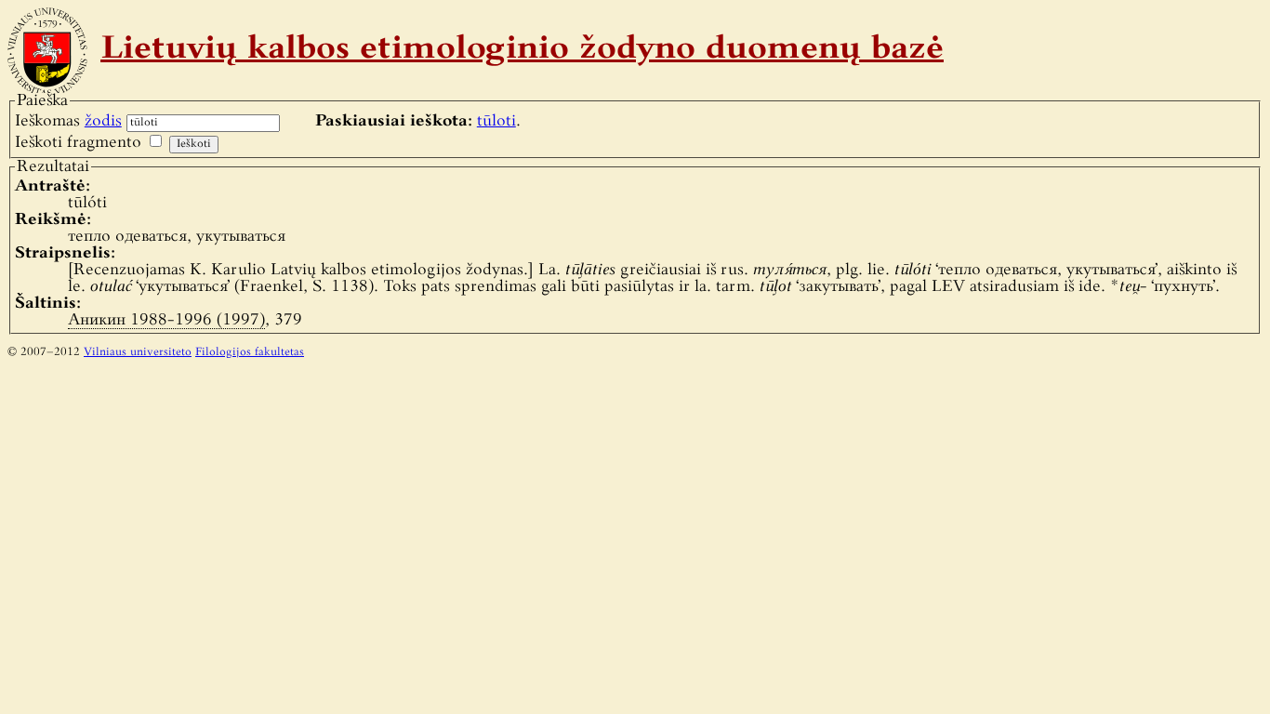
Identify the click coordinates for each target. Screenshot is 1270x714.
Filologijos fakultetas (249, 352)
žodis (103, 121)
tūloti (496, 121)
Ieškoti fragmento (78, 143)
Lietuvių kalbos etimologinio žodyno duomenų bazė (522, 50)
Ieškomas (68, 121)
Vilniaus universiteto (138, 352)
